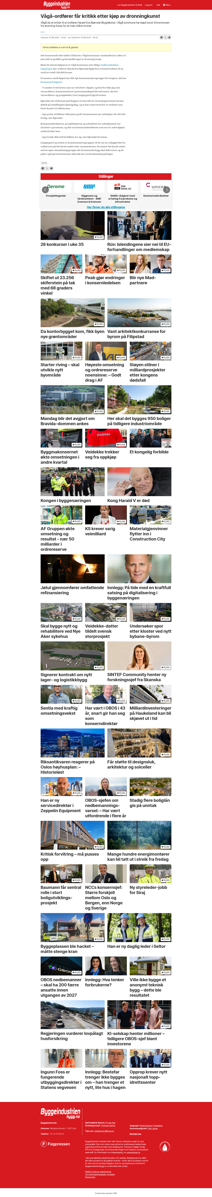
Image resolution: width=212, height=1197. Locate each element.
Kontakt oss (135, 1134)
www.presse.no (133, 1152)
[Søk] (158, 5)
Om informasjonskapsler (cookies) (100, 1174)
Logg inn (148, 5)
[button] (45, 189)
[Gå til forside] (57, 5)
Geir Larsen (153, 1128)
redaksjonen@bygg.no (104, 1131)
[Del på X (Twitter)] (165, 37)
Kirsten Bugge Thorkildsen (151, 1125)
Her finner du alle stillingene (106, 207)
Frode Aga (110, 1122)
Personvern (90, 1177)
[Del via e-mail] (169, 37)
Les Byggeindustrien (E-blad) (130, 5)
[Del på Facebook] (161, 37)
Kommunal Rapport (51, 82)
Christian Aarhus (108, 1125)
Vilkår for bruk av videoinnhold (98, 1171)
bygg (44, 163)
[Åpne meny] (166, 5)
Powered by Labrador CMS (106, 1193)
